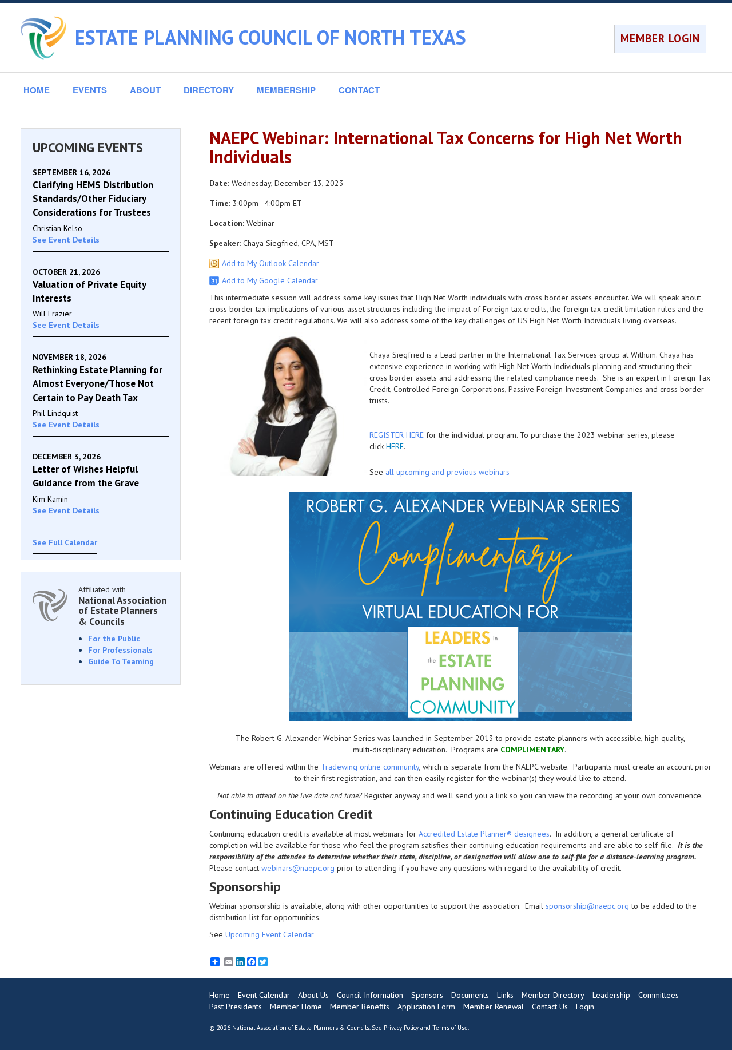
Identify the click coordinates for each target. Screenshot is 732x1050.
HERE (395, 446)
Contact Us (550, 1006)
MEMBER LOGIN (660, 38)
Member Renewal (493, 1006)
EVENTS (90, 90)
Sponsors (427, 995)
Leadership (611, 995)
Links (505, 995)
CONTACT (359, 90)
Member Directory (553, 995)
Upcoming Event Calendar (269, 934)
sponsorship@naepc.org (587, 906)
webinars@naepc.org (298, 868)
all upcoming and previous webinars (447, 472)
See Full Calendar (65, 542)
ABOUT (145, 90)
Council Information (370, 995)
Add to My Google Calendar (270, 280)
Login (585, 1006)
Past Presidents (235, 1006)
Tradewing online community (370, 767)
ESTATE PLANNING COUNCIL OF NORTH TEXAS (270, 37)
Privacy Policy (401, 1028)
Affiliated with (122, 605)
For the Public (114, 638)
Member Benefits (359, 1006)
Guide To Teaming (121, 661)
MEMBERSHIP (286, 90)
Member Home (296, 1006)
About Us (313, 995)
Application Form (426, 1006)
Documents (470, 995)
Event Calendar (264, 995)
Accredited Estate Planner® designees (484, 834)
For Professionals (120, 650)
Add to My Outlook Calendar (270, 263)
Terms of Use (450, 1028)
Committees (658, 995)
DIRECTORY (209, 90)
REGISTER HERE (396, 435)
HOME (36, 90)
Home (219, 995)
